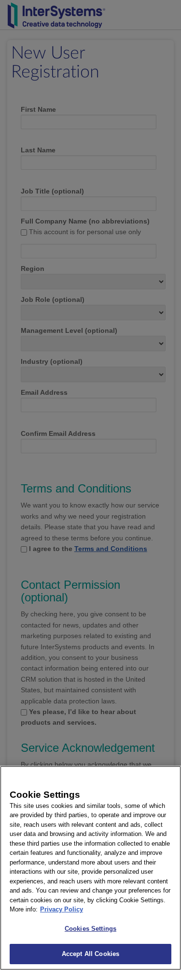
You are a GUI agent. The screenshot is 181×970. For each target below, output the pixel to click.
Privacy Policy (61, 909)
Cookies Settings (90, 928)
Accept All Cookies (90, 953)
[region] (90, 868)
